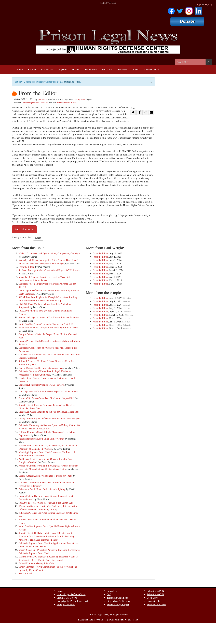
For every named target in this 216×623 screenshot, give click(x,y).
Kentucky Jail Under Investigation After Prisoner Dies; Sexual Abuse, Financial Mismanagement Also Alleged (48, 261)
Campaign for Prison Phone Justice (73, 601)
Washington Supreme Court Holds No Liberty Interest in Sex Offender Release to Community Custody (48, 507)
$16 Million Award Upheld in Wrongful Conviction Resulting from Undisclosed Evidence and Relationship (48, 298)
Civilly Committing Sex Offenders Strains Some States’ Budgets (49, 418)
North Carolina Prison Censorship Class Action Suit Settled (47, 324)
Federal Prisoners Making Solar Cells (36, 563)
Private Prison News (156, 604)
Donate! (135, 69)
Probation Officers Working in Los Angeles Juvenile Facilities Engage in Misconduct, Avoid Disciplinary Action (48, 467)
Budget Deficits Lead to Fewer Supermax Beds (41, 367)
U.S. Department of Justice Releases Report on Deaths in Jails (48, 391)
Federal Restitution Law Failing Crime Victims (41, 438)
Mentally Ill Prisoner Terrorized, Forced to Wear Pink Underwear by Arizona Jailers (44, 278)
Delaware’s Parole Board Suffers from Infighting (42, 489)
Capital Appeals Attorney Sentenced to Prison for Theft (45, 475)
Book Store (107, 69)
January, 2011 (79, 99)
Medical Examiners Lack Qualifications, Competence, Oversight (49, 253)
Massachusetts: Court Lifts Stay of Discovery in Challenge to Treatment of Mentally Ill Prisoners (48, 447)
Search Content (151, 69)
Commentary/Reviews (31, 102)
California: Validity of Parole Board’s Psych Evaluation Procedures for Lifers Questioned (45, 373)
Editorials (44, 102)
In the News (46, 69)
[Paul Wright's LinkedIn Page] (198, 9)
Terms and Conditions (117, 597)
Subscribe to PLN (155, 591)
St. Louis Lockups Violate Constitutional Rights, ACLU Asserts (49, 270)
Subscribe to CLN (155, 594)
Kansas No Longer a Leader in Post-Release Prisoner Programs (49, 317)
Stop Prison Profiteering (118, 601)
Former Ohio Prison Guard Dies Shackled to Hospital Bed (46, 398)
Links (77, 69)
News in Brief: (26, 573)
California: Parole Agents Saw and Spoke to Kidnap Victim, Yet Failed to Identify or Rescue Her (49, 427)
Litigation (62, 69)
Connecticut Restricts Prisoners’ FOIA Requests (41, 384)
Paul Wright (42, 99)
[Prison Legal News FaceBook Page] (171, 9)
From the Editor (26, 266)
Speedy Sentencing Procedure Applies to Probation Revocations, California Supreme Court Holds (49, 551)
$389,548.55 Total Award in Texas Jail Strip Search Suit (46, 502)
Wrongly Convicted (66, 604)
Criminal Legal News (67, 597)
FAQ (109, 594)
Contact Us (112, 591)
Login (198, 4)
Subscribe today (72, 81)
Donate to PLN (154, 601)
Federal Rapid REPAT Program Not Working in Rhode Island (48, 327)
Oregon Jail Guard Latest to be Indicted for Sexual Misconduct (48, 411)
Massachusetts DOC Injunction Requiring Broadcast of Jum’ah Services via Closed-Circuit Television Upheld (48, 558)
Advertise (122, 69)
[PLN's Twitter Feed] (180, 9)
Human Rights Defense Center (71, 594)
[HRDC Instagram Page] (189, 9)
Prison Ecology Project (118, 604)
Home (20, 69)
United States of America (67, 102)
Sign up (208, 4)
